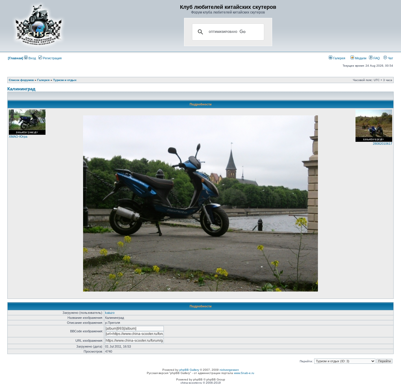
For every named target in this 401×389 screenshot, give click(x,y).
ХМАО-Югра (18, 136)
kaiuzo (109, 312)
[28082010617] (373, 140)
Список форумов (21, 80)
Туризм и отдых (65, 80)
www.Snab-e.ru (244, 373)
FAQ (376, 58)
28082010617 (382, 143)
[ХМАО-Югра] (27, 133)
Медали (360, 58)
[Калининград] (200, 290)
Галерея (338, 58)
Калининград (21, 88)
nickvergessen (229, 369)
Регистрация (52, 58)
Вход (32, 58)
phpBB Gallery (189, 369)
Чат (390, 58)
